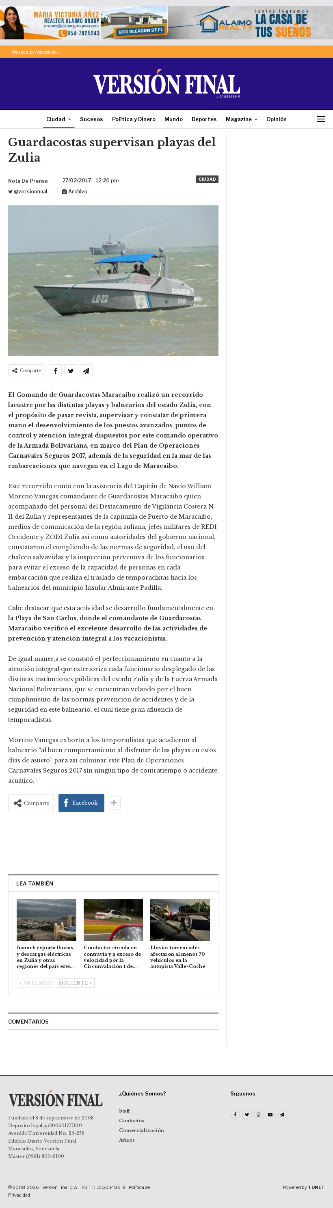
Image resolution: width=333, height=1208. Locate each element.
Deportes (204, 119)
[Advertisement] (113, 843)
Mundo (173, 119)
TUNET (316, 1187)
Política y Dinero (134, 119)
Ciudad (55, 119)
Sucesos (91, 119)
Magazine (239, 119)
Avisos (127, 1140)
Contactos (131, 1121)
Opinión (276, 119)
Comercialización (141, 1130)
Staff (124, 1111)
